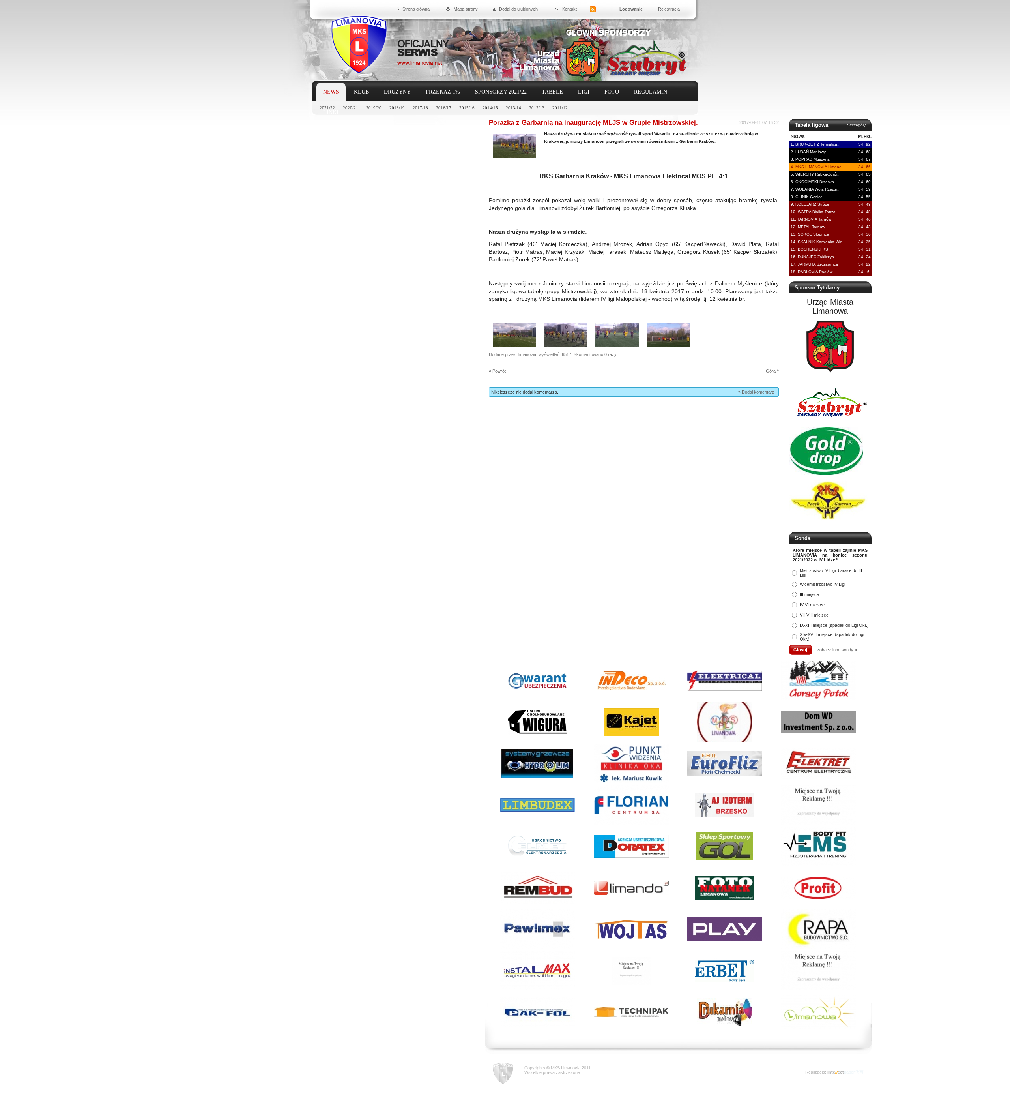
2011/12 (560, 107)
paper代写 (854, 1072)
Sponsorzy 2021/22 (501, 92)
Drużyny (397, 92)
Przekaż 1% (443, 92)
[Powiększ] (514, 156)
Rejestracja (669, 9)
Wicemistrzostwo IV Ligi (822, 584)
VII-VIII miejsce (814, 615)
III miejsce (809, 594)
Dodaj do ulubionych (518, 9)
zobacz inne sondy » (837, 649)
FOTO (611, 92)
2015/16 (467, 107)
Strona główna (416, 9)
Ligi (583, 92)
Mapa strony (466, 9)
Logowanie (631, 9)
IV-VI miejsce (812, 604)
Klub (361, 92)
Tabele (552, 92)
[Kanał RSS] (593, 9)
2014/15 (490, 107)
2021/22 (327, 107)
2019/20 (374, 107)
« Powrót (497, 371)
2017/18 (420, 107)
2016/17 (443, 107)
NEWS (331, 92)
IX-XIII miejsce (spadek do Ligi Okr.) (834, 625)
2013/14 (513, 107)
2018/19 (397, 107)
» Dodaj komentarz (756, 392)
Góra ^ (772, 371)
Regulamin (650, 92)
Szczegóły (856, 125)
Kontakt (569, 9)
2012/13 (536, 107)
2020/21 (350, 107)
